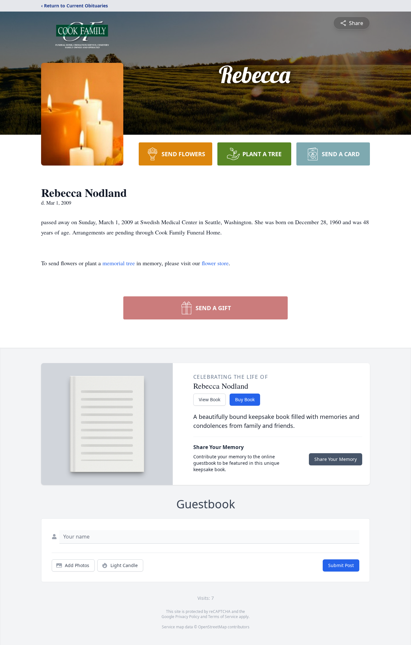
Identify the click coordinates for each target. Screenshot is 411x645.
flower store (215, 263)
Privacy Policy (187, 616)
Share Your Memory (335, 459)
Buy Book (245, 399)
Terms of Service (223, 616)
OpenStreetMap (212, 627)
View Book (209, 399)
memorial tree (118, 263)
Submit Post (341, 565)
